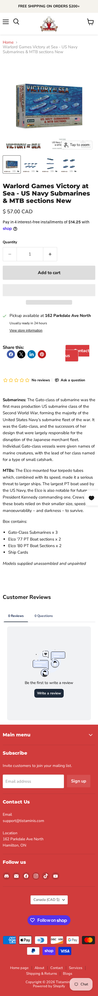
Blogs (67, 973)
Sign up (78, 781)
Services (75, 967)
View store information (26, 330)
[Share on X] (21, 354)
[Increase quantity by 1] (50, 254)
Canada (46, 899)
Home (8, 42)
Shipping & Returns (41, 973)
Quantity (10, 242)
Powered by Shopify (49, 986)
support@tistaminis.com (23, 820)
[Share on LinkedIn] (31, 354)
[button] (49, 290)
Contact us (77, 353)
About (39, 967)
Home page (19, 967)
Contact (56, 967)
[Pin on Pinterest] (42, 354)
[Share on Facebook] (11, 354)
